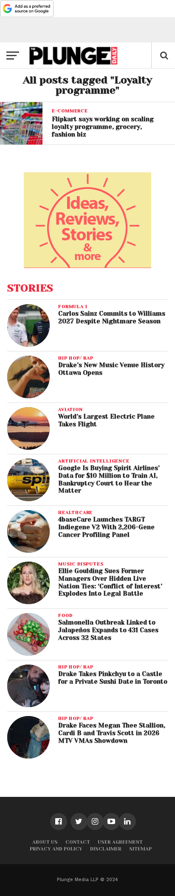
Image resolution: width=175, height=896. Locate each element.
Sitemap (140, 849)
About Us (45, 842)
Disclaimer (105, 849)
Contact (77, 842)
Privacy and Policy (56, 849)
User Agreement (120, 842)
